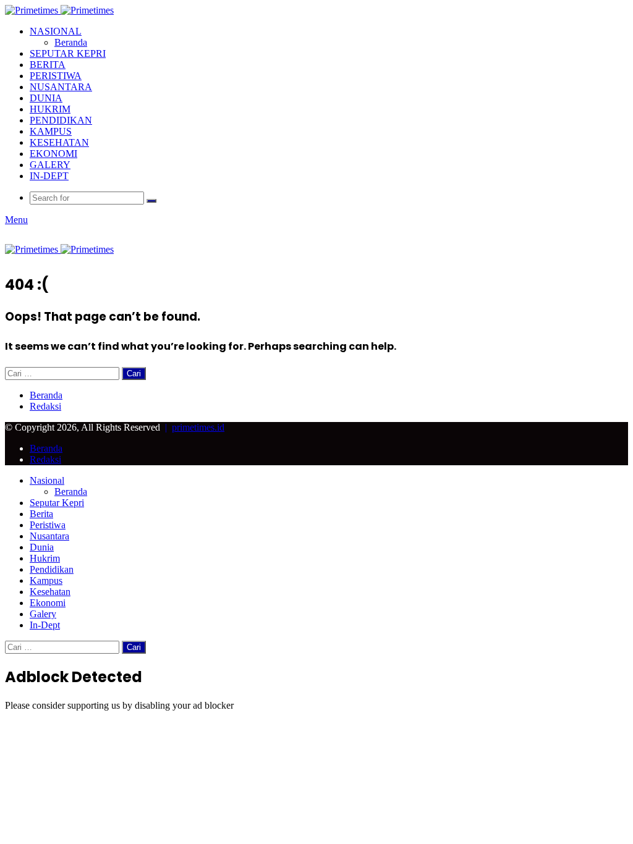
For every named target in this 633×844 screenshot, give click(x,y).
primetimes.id (198, 427)
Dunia (46, 98)
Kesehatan (59, 142)
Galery (50, 164)
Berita (48, 64)
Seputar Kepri (68, 53)
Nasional (56, 31)
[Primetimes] (59, 10)
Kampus (51, 131)
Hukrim (50, 109)
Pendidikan (61, 120)
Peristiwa (56, 75)
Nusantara (61, 87)
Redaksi (45, 406)
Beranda (70, 42)
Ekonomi (53, 153)
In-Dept (49, 176)
